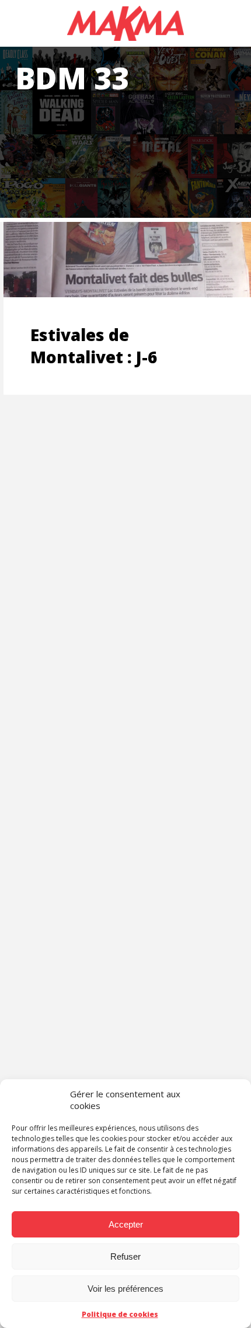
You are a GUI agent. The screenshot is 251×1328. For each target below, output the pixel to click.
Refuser (125, 1256)
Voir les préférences (125, 1289)
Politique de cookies (120, 1314)
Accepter (126, 1224)
